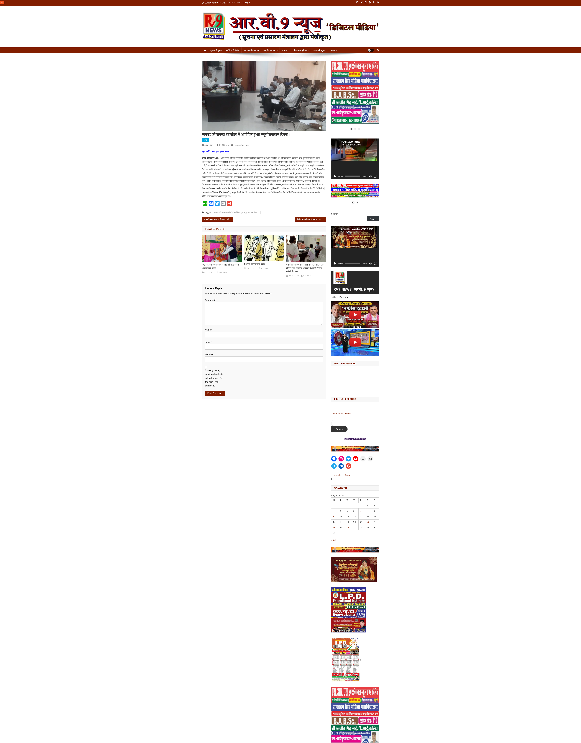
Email (208, 342)
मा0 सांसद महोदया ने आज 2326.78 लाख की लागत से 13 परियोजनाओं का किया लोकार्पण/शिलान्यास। (219, 219)
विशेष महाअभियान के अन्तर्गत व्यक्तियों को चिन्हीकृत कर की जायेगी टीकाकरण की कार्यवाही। (311, 219)
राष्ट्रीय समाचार (269, 50)
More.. (285, 50)
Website (209, 354)
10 (334, 516)
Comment (210, 300)
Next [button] (375, 447)
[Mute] (370, 176)
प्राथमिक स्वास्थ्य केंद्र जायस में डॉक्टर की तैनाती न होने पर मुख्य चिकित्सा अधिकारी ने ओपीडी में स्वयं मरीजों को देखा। (305, 268)
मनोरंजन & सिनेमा (232, 50)
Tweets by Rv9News (341, 413)
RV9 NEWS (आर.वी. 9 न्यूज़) (353, 289)
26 (347, 527)
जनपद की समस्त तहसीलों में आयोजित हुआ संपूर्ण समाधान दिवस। (236, 212)
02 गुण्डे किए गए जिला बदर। (254, 264)
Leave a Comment (241, 145)
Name (208, 330)
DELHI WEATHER (355, 380)
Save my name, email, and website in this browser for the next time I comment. (214, 378)
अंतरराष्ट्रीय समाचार (251, 50)
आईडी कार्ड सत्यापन (235, 3)
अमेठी (205, 140)
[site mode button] (371, 50)
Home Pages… (320, 50)
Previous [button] (335, 447)
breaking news (301, 50)
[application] (355, 158)
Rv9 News (224, 145)
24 (334, 527)
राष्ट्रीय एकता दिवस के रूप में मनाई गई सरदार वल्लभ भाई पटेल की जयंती (221, 266)
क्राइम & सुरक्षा (216, 50)
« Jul (333, 540)
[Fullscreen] (375, 176)
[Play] (335, 176)
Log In (247, 3)
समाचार (334, 50)
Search (334, 214)
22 (368, 522)
